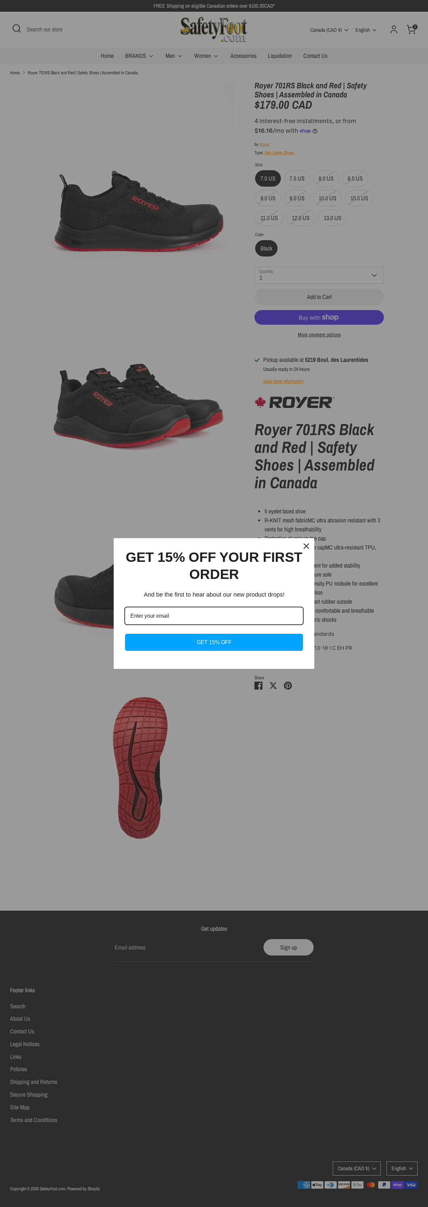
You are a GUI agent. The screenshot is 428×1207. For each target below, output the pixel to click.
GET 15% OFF (214, 642)
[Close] (306, 546)
